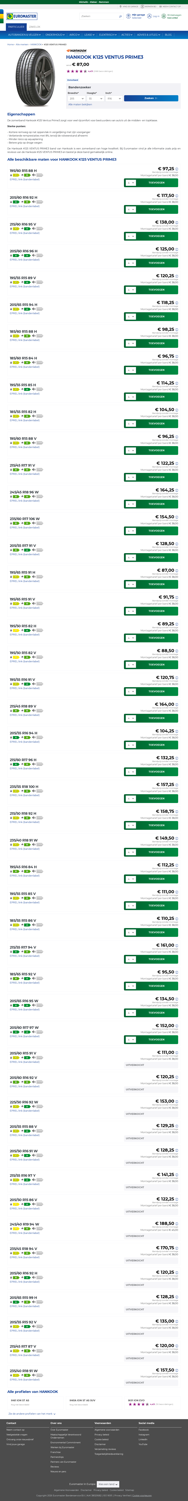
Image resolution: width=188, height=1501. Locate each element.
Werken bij (150, 6)
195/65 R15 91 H (22, 572)
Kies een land (107, 1484)
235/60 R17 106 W (25, 519)
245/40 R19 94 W (24, 1224)
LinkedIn (143, 1439)
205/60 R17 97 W (24, 1027)
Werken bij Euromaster (62, 1447)
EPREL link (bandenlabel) (25, 179)
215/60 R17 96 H (23, 760)
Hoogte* (92, 93)
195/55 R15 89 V (23, 278)
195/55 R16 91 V (22, 679)
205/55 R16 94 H (23, 733)
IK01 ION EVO (136, 1400)
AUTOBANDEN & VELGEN (23, 34)
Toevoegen (156, 182)
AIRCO (73, 34)
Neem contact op (171, 6)
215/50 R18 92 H (23, 813)
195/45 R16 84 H (23, 867)
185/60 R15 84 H (23, 358)
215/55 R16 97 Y (22, 1175)
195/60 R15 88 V (23, 438)
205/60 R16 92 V (23, 1078)
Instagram (144, 1434)
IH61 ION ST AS (20, 1400)
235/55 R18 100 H (24, 787)
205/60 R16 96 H (23, 251)
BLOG (168, 34)
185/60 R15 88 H (23, 331)
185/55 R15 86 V (23, 920)
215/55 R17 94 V (23, 947)
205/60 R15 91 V (23, 1053)
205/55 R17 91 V (23, 545)
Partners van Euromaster (63, 1462)
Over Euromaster (59, 1430)
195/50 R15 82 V (23, 653)
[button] (176, 169)
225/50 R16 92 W (24, 1102)
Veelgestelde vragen (16, 1434)
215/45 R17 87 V (23, 1346)
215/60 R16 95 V (23, 224)
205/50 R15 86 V (23, 1200)
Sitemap (129, 1490)
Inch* (108, 93)
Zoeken (150, 98)
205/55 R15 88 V (23, 1126)
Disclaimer (100, 1444)
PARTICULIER (16, 27)
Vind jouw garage (15, 1444)
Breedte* (73, 93)
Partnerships (57, 1457)
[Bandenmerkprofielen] (35, 77)
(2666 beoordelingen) (103, 71)
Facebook (144, 1430)
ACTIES (125, 34)
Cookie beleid (101, 1439)
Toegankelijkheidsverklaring (109, 1454)
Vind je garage (130, 6)
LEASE (88, 34)
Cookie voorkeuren (142, 1495)
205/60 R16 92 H (23, 197)
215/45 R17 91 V (22, 465)
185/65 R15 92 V (23, 974)
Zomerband (72, 80)
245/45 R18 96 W (24, 492)
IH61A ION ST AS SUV (82, 1400)
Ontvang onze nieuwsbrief (19, 1439)
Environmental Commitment (66, 1442)
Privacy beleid (102, 1434)
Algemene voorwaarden (107, 1430)
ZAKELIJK (34, 27)
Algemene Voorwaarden (66, 1490)
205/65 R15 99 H (23, 1298)
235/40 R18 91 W (24, 840)
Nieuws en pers (58, 1471)
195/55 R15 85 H (23, 385)
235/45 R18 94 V (23, 1249)
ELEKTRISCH (106, 34)
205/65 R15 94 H (23, 305)
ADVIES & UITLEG (147, 34)
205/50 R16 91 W (24, 1151)
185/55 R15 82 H (23, 412)
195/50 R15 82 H (23, 626)
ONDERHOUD (54, 34)
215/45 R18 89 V (23, 706)
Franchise (56, 1452)
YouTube (143, 1444)
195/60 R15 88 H (23, 171)
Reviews (55, 1466)
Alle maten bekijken (80, 104)
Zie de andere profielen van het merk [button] (31, 1413)
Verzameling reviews (105, 1449)
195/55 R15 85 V (23, 894)
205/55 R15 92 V (23, 1322)
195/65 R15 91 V (22, 599)
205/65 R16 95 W (24, 1001)
